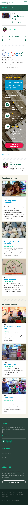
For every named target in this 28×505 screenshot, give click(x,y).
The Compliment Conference (10, 202)
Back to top (6, 155)
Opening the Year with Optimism (11, 243)
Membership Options (14, 145)
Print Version (14, 40)
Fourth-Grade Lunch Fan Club (12, 328)
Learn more (6, 436)
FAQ (6, 457)
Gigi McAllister (8, 331)
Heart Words (8, 398)
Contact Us (8, 454)
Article (5, 198)
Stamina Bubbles (10, 279)
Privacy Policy (11, 494)
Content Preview (7, 57)
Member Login (14, 36)
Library (4, 7)
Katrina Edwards (14, 30)
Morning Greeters (10, 364)
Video (13, 13)
